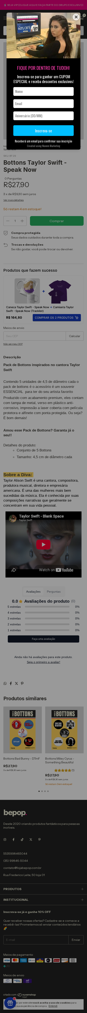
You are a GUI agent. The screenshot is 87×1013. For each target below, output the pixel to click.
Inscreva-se (43, 131)
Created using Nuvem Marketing (43, 146)
